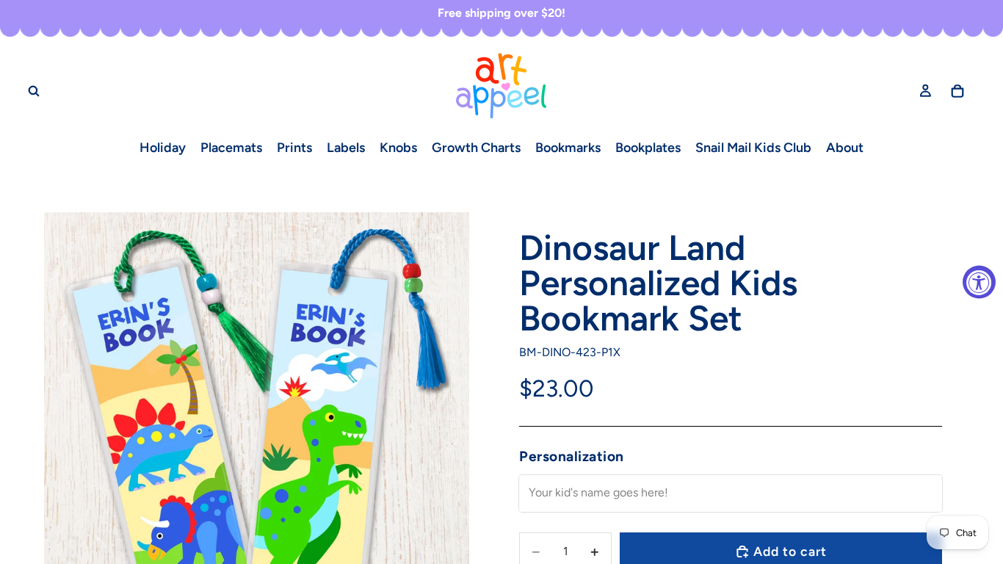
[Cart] (957, 90)
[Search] (34, 90)
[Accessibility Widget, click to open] (979, 282)
